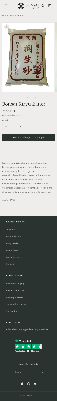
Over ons (10, 229)
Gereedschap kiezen (16, 304)
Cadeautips (11, 311)
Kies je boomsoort (15, 290)
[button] (6, 5)
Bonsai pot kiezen (14, 297)
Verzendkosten (13, 236)
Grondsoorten (17, 15)
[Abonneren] (41, 372)
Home (5, 15)
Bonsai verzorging (15, 283)
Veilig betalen (12, 243)
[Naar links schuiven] (22, 97)
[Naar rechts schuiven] (35, 97)
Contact (10, 264)
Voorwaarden (13, 257)
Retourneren (12, 250)
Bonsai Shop (32, 395)
